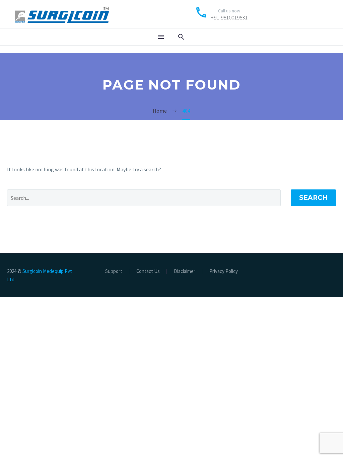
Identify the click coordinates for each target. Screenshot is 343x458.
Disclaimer (184, 271)
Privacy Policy (223, 271)
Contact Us (148, 271)
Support (113, 271)
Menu (161, 37)
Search (313, 198)
